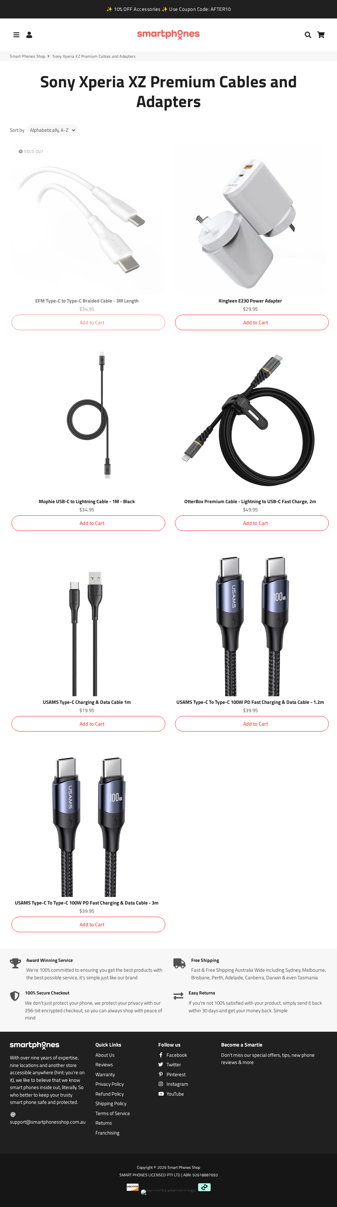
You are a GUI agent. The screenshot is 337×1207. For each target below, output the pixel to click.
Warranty (105, 1074)
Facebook (176, 1055)
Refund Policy (109, 1094)
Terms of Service (112, 1113)
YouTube (175, 1094)
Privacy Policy (109, 1084)
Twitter (173, 1064)
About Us (105, 1055)
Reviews (104, 1064)
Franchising (107, 1132)
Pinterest (176, 1074)
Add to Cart (92, 322)
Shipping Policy (110, 1103)
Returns (103, 1123)
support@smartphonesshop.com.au (48, 1122)
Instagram (177, 1084)
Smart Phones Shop (27, 56)
